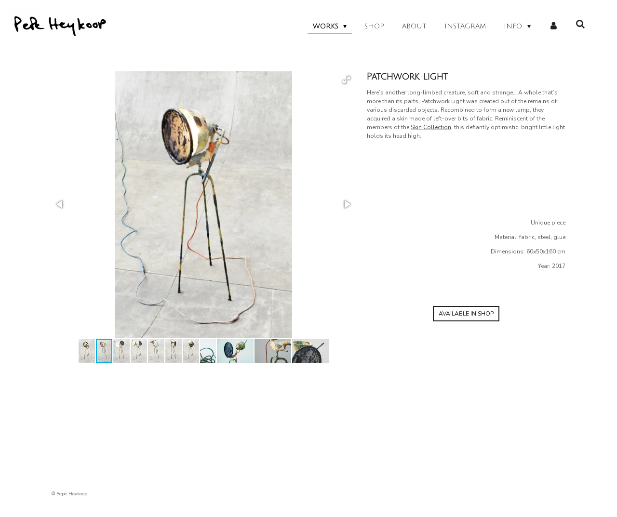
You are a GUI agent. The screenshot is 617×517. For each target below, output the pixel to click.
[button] (346, 80)
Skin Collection (431, 127)
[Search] (580, 24)
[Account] (553, 26)
